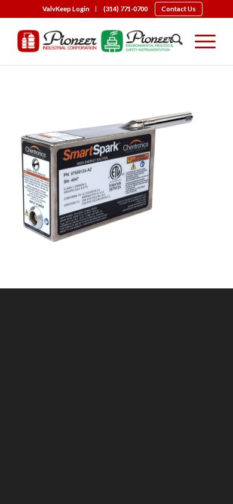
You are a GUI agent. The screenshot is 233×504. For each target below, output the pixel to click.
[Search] (171, 41)
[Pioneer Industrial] (96, 41)
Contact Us (178, 9)
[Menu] (199, 41)
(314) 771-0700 (125, 9)
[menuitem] (66, 9)
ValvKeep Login (66, 9)
